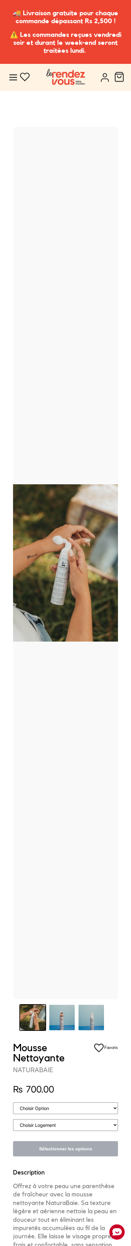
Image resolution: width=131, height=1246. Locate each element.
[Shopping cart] (119, 78)
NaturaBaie (33, 1070)
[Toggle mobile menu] (13, 77)
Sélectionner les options (65, 1148)
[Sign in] (105, 78)
